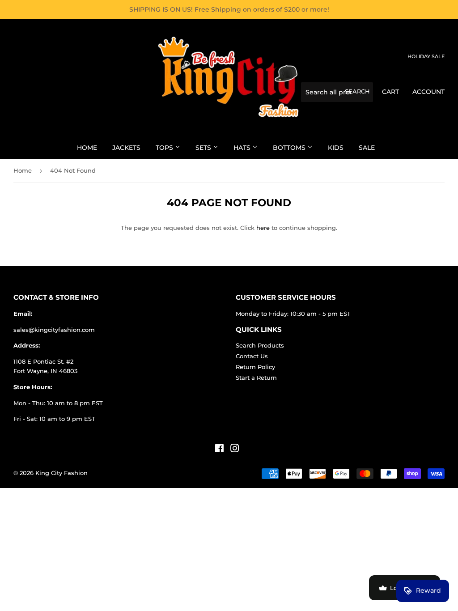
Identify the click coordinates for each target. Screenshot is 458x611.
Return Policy (255, 366)
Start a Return (256, 377)
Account (428, 92)
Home (87, 148)
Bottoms (290, 148)
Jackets (126, 148)
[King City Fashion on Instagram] (234, 449)
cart (390, 92)
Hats (242, 148)
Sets (204, 148)
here (263, 227)
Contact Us (252, 356)
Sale (367, 148)
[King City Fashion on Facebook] (219, 449)
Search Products (260, 345)
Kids (336, 148)
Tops (165, 148)
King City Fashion (61, 472)
